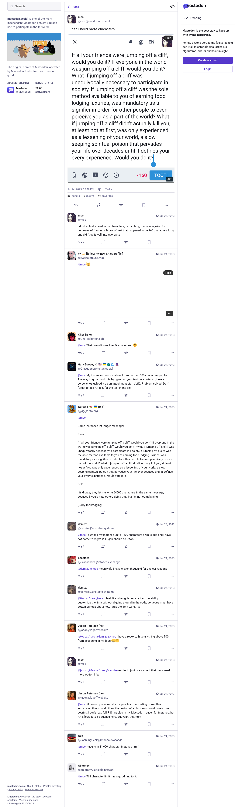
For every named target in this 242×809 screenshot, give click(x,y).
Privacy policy (16, 789)
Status (38, 786)
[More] (166, 205)
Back (75, 7)
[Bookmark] (143, 205)
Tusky (108, 189)
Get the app (33, 796)
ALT (169, 179)
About (30, 786)
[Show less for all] (172, 6)
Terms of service (34, 789)
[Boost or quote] (98, 205)
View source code (28, 800)
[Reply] (76, 205)
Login (207, 69)
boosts (73, 195)
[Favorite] (121, 205)
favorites (105, 195)
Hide (168, 38)
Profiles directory (52, 786)
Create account (207, 60)
